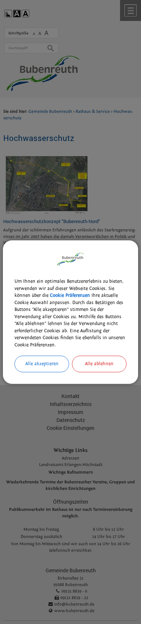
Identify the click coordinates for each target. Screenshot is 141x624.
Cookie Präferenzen (70, 295)
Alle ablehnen (99, 363)
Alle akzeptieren (42, 363)
